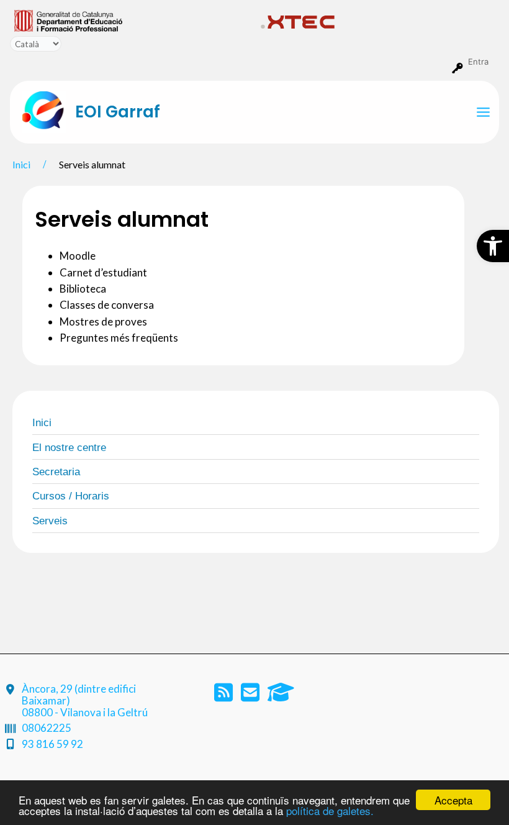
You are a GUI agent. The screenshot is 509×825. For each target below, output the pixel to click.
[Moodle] (280, 696)
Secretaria (56, 472)
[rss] (224, 696)
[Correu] (251, 696)
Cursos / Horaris (70, 496)
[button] (493, 246)
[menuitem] (132, 20)
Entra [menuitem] (478, 61)
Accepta (453, 800)
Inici (42, 423)
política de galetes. (330, 810)
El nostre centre (69, 448)
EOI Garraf (117, 112)
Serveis (50, 521)
